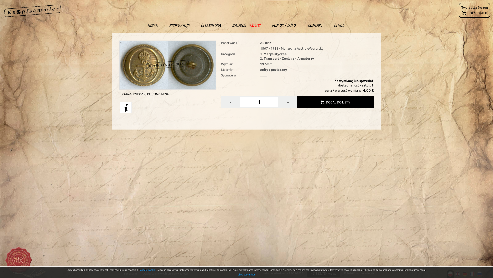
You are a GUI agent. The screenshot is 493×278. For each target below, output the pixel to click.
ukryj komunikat (246, 274)
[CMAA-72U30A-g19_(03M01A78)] (167, 64)
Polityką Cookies (147, 270)
